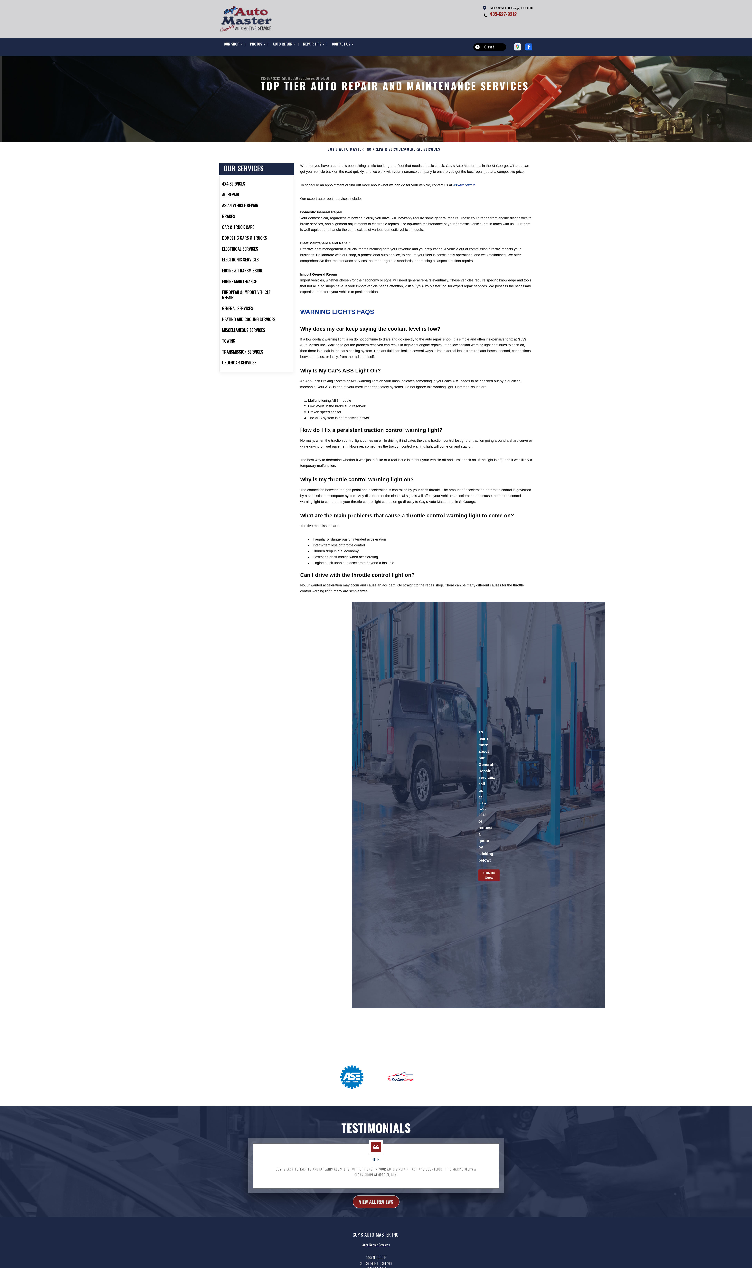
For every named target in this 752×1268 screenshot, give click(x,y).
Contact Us (341, 43)
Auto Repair (282, 43)
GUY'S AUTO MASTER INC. (350, 149)
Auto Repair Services (376, 1244)
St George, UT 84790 (315, 78)
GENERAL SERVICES (423, 149)
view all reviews (376, 1201)
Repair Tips (312, 43)
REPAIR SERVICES (390, 149)
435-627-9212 (503, 13)
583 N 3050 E (291, 78)
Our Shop (231, 43)
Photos (256, 43)
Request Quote (489, 875)
